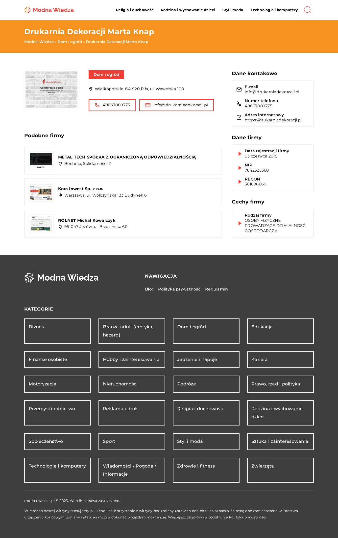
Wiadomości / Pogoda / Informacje (129, 470)
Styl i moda (232, 10)
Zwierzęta (262, 466)
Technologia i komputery (274, 10)
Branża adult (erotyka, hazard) (128, 331)
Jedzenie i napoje (197, 359)
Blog (149, 289)
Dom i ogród (107, 74)
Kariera (259, 359)
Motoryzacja (42, 384)
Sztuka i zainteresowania (279, 441)
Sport (109, 441)
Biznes (36, 327)
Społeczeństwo (46, 441)
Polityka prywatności (179, 289)
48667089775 (116, 105)
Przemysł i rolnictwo (52, 408)
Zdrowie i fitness (196, 466)
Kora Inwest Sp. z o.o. (80, 188)
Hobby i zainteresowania (131, 359)
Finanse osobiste (48, 359)
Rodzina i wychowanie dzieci (188, 10)
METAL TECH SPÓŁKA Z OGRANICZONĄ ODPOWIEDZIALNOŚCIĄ (127, 157)
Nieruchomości (120, 384)
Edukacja (262, 327)
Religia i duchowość (134, 10)
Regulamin (216, 289)
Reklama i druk (120, 408)
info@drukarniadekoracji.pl (180, 105)
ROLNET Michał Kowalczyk (87, 220)
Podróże (186, 384)
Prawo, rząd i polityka (275, 384)
